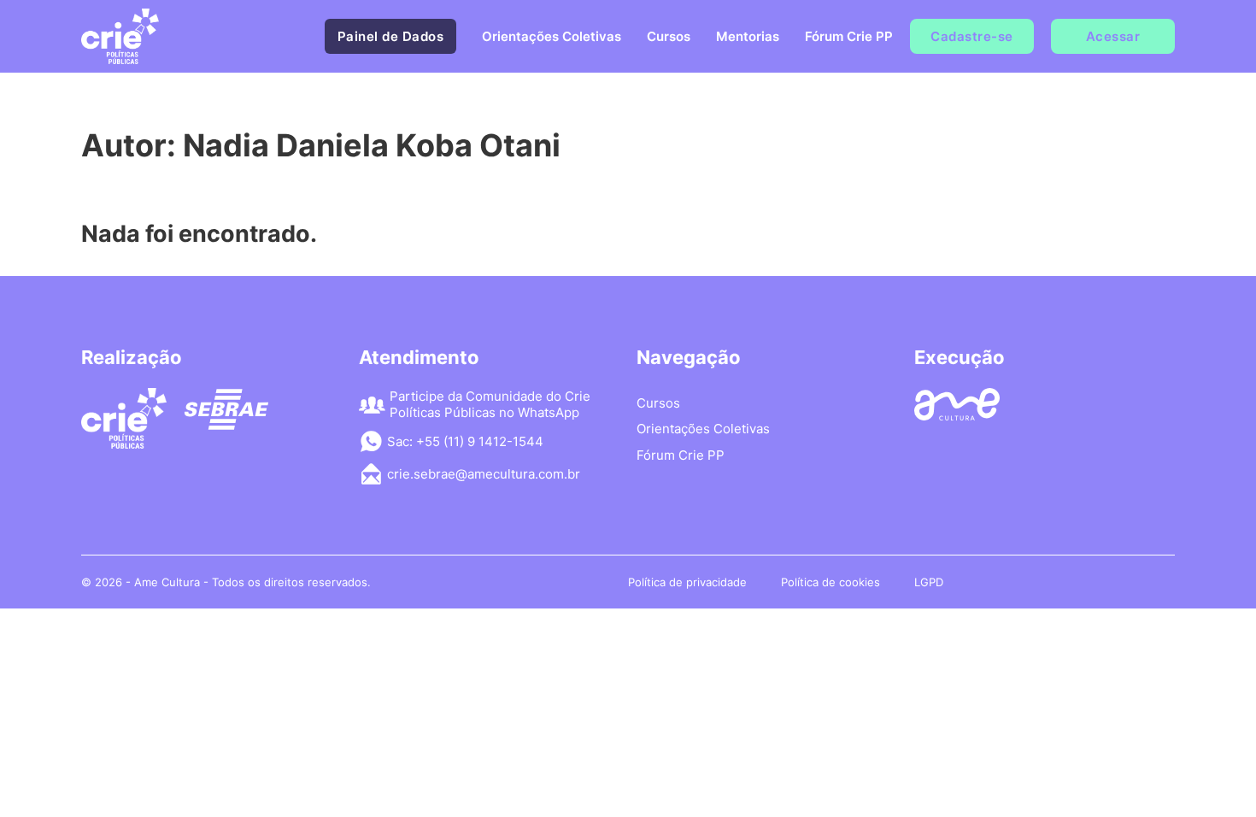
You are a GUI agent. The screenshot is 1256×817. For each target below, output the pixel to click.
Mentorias (747, 36)
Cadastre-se (971, 36)
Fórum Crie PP (849, 36)
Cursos (668, 36)
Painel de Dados (390, 36)
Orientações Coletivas (551, 36)
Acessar (1113, 36)
